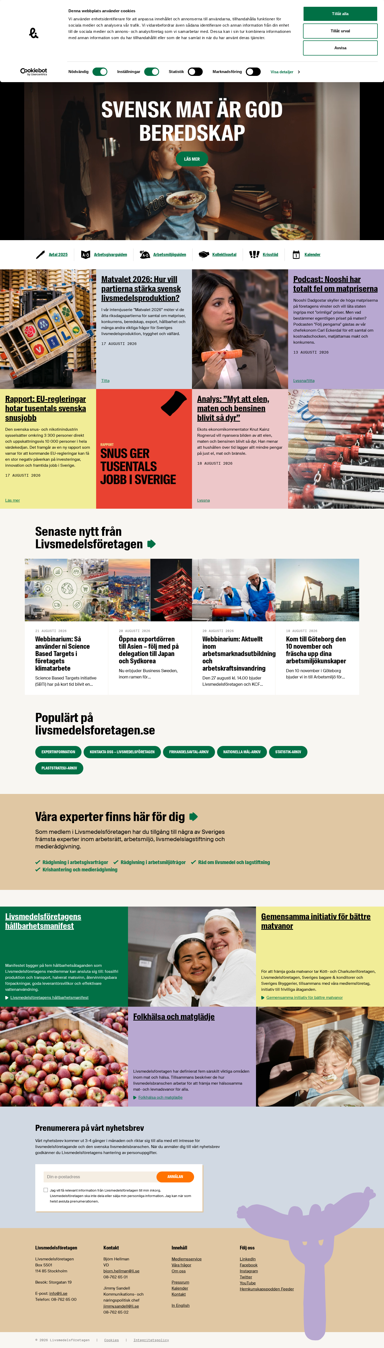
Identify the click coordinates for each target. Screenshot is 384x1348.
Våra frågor (181, 1265)
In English (181, 1305)
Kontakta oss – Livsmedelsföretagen (122, 752)
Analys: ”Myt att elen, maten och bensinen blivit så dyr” (233, 408)
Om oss (179, 1271)
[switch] (151, 72)
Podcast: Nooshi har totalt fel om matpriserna (335, 284)
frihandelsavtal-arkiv (189, 752)
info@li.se (58, 1293)
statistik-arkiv (288, 752)
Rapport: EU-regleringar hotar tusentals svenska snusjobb (45, 408)
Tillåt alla (340, 13)
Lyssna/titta (304, 380)
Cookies (111, 1340)
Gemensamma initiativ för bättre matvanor (316, 921)
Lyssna (203, 500)
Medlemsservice (187, 1259)
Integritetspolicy (151, 1340)
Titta (105, 380)
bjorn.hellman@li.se (121, 1271)
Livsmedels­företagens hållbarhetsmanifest (43, 921)
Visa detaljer (282, 72)
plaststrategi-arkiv (59, 768)
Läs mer (192, 159)
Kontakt (179, 1294)
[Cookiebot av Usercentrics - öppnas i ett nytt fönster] (34, 72)
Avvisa (340, 48)
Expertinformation (58, 752)
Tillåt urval (340, 31)
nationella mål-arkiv (242, 752)
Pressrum (180, 1282)
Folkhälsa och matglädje (174, 1016)
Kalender (180, 1288)
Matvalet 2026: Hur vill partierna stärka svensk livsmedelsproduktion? (141, 288)
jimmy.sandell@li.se (121, 1306)
